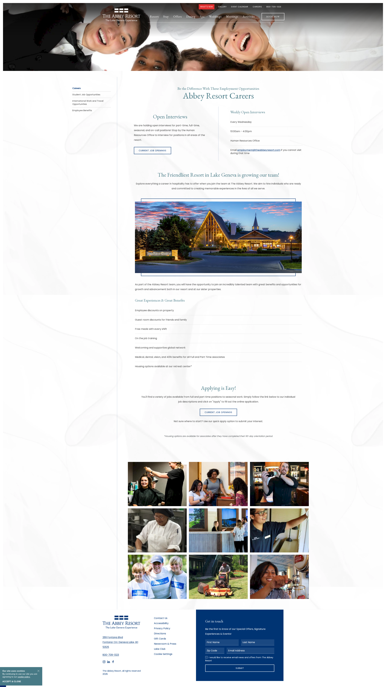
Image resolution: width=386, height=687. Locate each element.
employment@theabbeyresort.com (258, 150)
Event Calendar (239, 6)
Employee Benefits (82, 110)
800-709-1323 (273, 6)
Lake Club (159, 649)
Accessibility (161, 623)
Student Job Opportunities (86, 94)
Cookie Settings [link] (163, 654)
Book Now (273, 16)
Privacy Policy (162, 628)
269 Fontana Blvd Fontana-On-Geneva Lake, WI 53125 (120, 642)
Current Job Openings (152, 150)
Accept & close (11, 681)
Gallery (222, 6)
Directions (160, 633)
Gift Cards (160, 638)
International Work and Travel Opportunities (87, 102)
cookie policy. (24, 677)
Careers (257, 6)
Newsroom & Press (165, 644)
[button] (154, 17)
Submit (240, 668)
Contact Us (160, 618)
